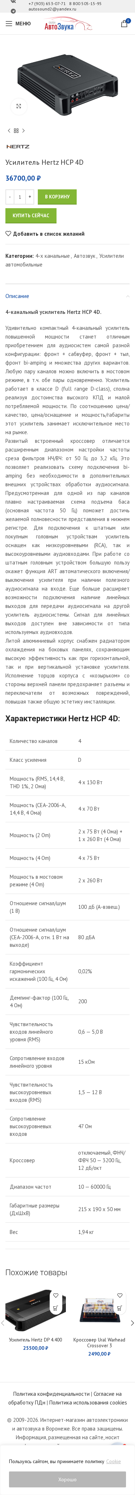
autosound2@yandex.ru (52, 9)
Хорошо (67, 1479)
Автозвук (84, 255)
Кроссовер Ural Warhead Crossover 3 (99, 1342)
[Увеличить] (19, 106)
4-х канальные (52, 255)
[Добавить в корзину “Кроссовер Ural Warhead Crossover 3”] (119, 1308)
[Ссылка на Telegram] (13, 11)
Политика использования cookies (88, 1402)
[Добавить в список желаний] (56, 1295)
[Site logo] (67, 23)
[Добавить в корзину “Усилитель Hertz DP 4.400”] (56, 1308)
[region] (67, 1470)
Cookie (113, 1461)
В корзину (57, 197)
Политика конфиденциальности (51, 1393)
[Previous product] (9, 131)
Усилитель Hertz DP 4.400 (35, 1339)
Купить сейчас (31, 216)
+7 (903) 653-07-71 (47, 3)
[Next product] (23, 131)
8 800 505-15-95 (85, 3)
